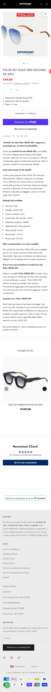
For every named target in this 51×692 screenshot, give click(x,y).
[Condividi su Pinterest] (22, 136)
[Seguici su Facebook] (4, 657)
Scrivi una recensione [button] (25, 462)
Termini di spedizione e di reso (16, 572)
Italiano (34, 666)
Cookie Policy (9, 558)
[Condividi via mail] (26, 136)
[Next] (44, 389)
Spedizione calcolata (21, 83)
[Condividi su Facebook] (14, 136)
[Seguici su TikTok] (19, 657)
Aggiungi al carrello (25, 113)
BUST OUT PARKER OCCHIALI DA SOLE (25, 404)
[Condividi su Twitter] (18, 136)
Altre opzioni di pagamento (25, 128)
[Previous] (6, 389)
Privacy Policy (9, 563)
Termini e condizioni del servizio (16, 568)
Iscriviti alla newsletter (18, 647)
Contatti (6, 577)
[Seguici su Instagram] (11, 657)
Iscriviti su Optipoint (11, 549)
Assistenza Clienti (10, 553)
